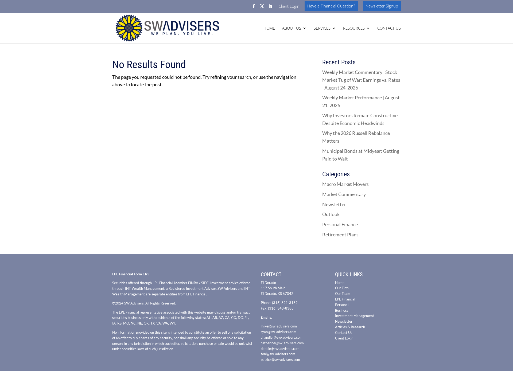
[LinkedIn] (270, 7)
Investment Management (354, 316)
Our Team (342, 293)
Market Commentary (344, 194)
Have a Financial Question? (331, 6)
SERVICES (322, 28)
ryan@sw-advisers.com (278, 332)
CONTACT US (389, 28)
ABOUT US (291, 28)
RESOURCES (354, 28)
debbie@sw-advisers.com (280, 348)
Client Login (289, 6)
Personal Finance (340, 224)
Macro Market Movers (345, 184)
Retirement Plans (340, 234)
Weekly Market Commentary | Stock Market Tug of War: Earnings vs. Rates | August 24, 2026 (361, 80)
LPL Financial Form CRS (130, 274)
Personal (341, 305)
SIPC (205, 283)
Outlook (331, 214)
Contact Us (343, 332)
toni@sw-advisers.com (278, 354)
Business (341, 310)
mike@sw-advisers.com (279, 326)
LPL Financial (345, 299)
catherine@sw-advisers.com (282, 343)
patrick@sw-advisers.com (280, 359)
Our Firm (342, 288)
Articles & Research (350, 327)
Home (339, 282)
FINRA (193, 283)
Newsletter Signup (382, 6)
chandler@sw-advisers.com (281, 337)
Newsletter (334, 204)
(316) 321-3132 (285, 302)
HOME (269, 28)
